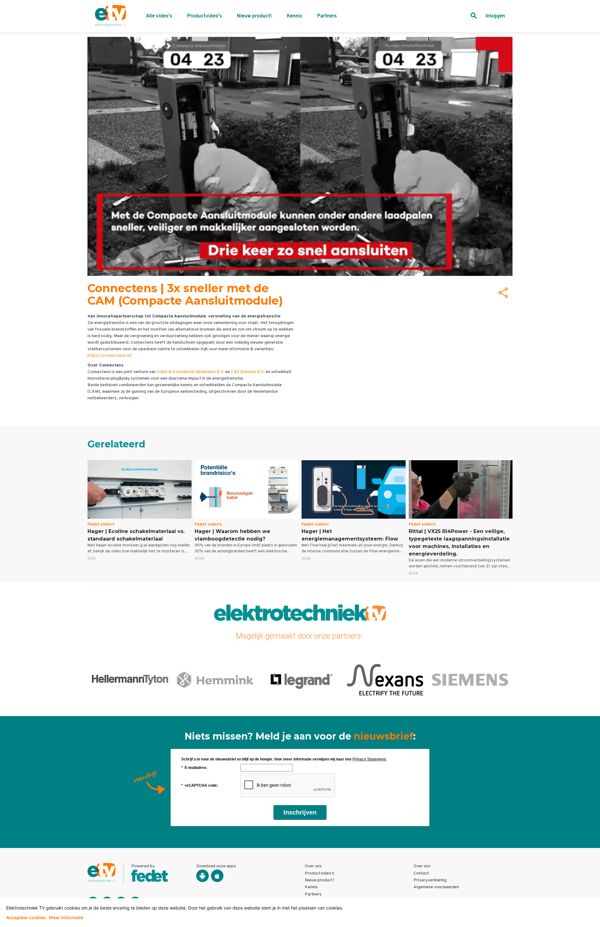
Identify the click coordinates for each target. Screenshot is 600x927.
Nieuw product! (254, 16)
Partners (327, 16)
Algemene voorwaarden (436, 887)
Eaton (385, 679)
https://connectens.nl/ (110, 355)
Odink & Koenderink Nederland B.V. (190, 372)
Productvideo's (204, 16)
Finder (470, 679)
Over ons (313, 866)
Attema (215, 679)
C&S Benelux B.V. (248, 372)
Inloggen (495, 16)
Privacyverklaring (430, 880)
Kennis (294, 16)
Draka (300, 679)
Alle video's (159, 16)
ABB (130, 679)
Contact (421, 873)
